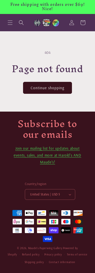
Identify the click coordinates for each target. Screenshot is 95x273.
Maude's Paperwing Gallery (45, 248)
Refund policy (31, 254)
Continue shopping (47, 87)
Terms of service (77, 254)
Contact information (62, 262)
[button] (10, 22)
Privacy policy (53, 254)
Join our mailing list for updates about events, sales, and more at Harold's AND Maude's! (47, 155)
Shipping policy (34, 262)
